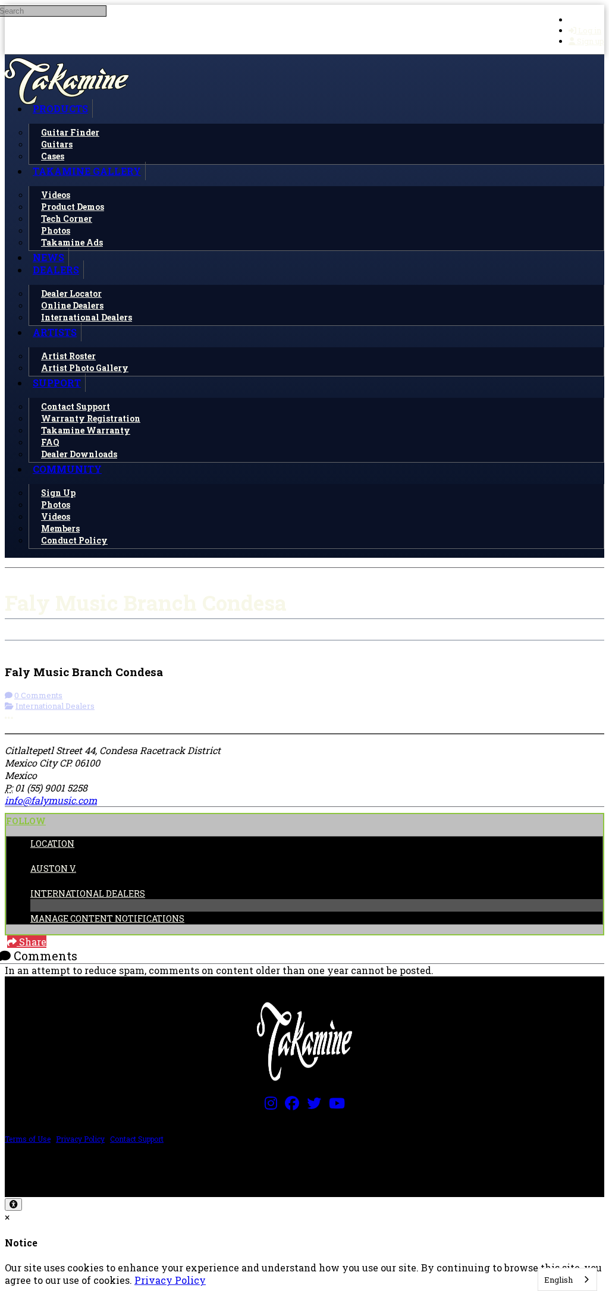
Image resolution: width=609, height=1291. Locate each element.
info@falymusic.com (51, 800)
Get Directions (105, 646)
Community (67, 469)
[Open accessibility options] (13, 1204)
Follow (26, 821)
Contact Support (137, 1139)
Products (60, 108)
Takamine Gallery (87, 171)
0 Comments (38, 695)
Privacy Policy (80, 1139)
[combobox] (567, 1279)
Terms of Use (28, 1139)
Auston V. (53, 868)
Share (31, 941)
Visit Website (185, 646)
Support (57, 382)
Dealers (56, 269)
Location (52, 843)
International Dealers (55, 706)
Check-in (35, 646)
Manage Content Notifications (107, 918)
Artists (55, 332)
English (558, 1279)
